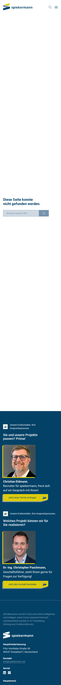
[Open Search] (50, 7)
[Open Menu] (56, 7)
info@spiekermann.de (14, 661)
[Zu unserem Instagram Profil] (9, 673)
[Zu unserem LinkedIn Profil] (4, 673)
